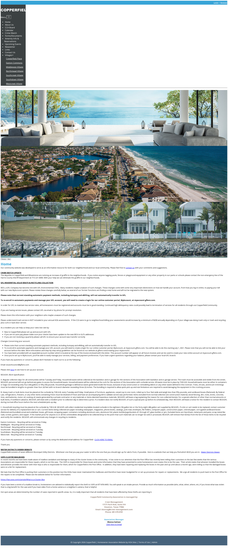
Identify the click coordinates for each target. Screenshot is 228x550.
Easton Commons (14, 62)
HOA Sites (132, 542)
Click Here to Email (114, 524)
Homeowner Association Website (111, 542)
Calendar (9, 30)
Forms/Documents (13, 35)
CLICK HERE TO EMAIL (104, 439)
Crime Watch (11, 33)
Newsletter (10, 46)
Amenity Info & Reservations (11, 40)
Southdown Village (14, 79)
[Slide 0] (1, 89)
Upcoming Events (13, 44)
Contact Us (10, 52)
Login (216, 2)
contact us (130, 268)
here (12, 370)
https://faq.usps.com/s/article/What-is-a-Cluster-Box (23, 479)
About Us (9, 24)
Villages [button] (8, 55)
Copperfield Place (14, 58)
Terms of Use (144, 542)
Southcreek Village (14, 75)
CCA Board (10, 27)
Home (7, 22)
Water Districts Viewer (210, 452)
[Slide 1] (3, 89)
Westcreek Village (14, 83)
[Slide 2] (5, 89)
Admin (154, 542)
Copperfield (91, 542)
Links (7, 49)
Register (223, 2)
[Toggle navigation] (9, 17)
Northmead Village (14, 71)
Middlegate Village (14, 67)
